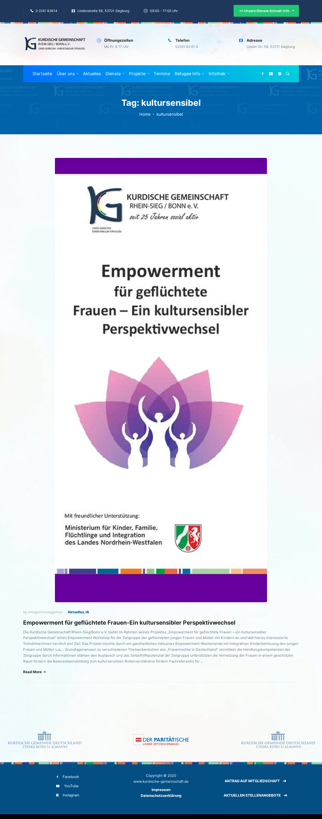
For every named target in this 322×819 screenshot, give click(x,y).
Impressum (161, 789)
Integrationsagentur (45, 612)
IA (87, 612)
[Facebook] (263, 74)
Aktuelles (76, 612)
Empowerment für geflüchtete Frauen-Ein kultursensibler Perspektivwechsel (129, 622)
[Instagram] (280, 74)
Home (145, 114)
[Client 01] (44, 740)
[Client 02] (161, 740)
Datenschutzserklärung (161, 795)
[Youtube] (271, 74)
